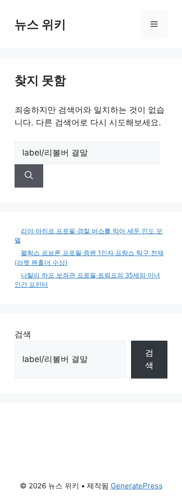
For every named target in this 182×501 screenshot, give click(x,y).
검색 (23, 334)
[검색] (29, 176)
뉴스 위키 (40, 24)
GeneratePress (137, 485)
